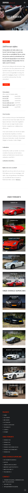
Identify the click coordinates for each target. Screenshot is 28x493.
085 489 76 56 (7, 484)
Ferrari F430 (7, 444)
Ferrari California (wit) (10, 449)
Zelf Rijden (7, 417)
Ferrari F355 (7, 440)
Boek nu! (6, 41)
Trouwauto (7, 427)
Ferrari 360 (5, 98)
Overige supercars (9, 424)
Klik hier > (18, 179)
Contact (6, 429)
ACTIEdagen (7, 422)
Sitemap (6, 432)
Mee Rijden (6, 420)
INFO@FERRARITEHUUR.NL (11, 486)
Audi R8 (6, 462)
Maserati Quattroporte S (11, 467)
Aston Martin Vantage (10, 460)
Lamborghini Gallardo (10, 464)
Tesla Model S (7, 472)
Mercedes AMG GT (8, 469)
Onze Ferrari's (14, 197)
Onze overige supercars (14, 291)
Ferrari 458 (7, 452)
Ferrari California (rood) (11, 447)
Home (5, 415)
